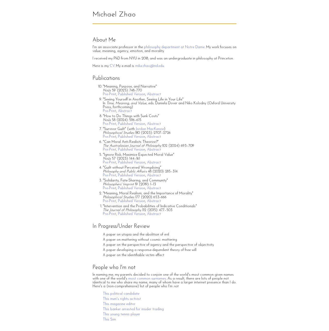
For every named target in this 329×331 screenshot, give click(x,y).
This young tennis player (121, 314)
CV (112, 66)
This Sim (109, 319)
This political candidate (121, 294)
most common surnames (147, 279)
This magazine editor (119, 304)
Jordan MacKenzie (150, 129)
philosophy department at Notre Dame (174, 47)
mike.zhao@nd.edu (149, 66)
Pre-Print (109, 94)
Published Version (131, 94)
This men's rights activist (122, 299)
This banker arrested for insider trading (133, 309)
